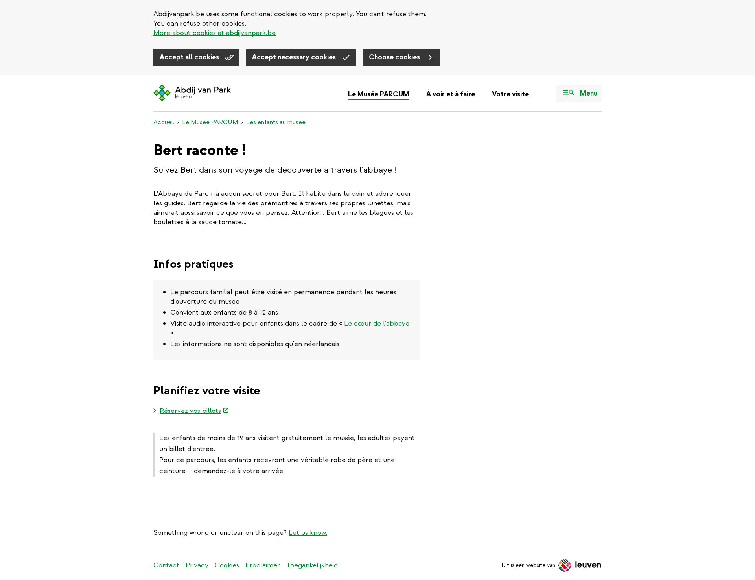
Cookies (227, 565)
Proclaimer (262, 565)
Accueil (163, 122)
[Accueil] (192, 93)
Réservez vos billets (194, 411)
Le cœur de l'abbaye (376, 323)
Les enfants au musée (276, 122)
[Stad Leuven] (580, 565)
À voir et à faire (450, 94)
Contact (166, 565)
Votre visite (510, 94)
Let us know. (308, 532)
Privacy (197, 565)
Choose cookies (395, 57)
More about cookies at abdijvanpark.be (214, 32)
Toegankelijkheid (312, 565)
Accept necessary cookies (294, 57)
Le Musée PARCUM (378, 94)
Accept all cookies (190, 57)
